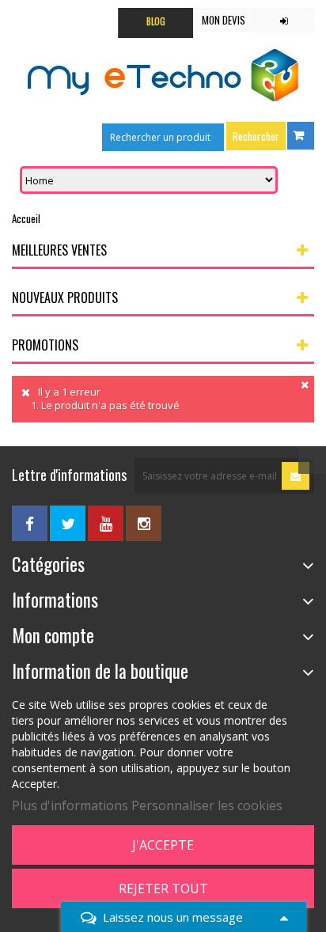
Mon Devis (223, 20)
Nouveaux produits (65, 297)
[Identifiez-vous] (284, 20)
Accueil (26, 218)
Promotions (45, 344)
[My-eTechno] (163, 76)
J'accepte (163, 845)
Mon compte (53, 635)
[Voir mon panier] (300, 136)
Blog (155, 21)
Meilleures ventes (59, 250)
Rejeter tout (163, 888)
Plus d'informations (70, 805)
